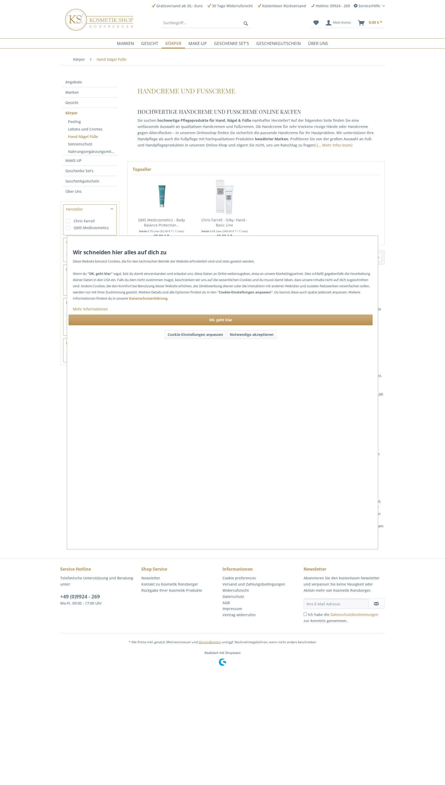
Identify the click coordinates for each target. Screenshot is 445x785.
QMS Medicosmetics (91, 227)
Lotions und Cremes (85, 129)
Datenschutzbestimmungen (354, 614)
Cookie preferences (239, 577)
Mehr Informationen (90, 309)
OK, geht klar (220, 319)
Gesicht (71, 102)
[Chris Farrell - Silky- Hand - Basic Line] (224, 197)
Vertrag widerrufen (239, 614)
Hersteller (74, 209)
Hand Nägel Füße (83, 136)
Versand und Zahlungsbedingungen (253, 584)
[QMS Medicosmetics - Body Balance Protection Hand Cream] (161, 197)
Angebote (73, 82)
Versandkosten (210, 642)
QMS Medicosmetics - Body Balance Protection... (161, 222)
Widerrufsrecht (235, 590)
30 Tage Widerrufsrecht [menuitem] (232, 5)
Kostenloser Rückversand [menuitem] (283, 5)
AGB (226, 602)
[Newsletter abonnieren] (376, 604)
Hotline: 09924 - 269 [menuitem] (332, 5)
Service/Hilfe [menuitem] (369, 5)
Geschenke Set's (79, 170)
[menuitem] (206, 23)
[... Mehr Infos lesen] (335, 145)
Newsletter (150, 577)
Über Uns (73, 191)
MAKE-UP (73, 160)
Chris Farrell (84, 221)
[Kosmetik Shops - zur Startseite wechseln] (99, 20)
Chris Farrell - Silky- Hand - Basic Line (224, 222)
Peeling (74, 121)
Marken (72, 92)
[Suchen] (245, 23)
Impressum (232, 608)
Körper (71, 112)
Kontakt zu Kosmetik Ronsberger (169, 584)
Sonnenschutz (80, 144)
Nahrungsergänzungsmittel (92, 151)
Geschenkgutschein (82, 181)
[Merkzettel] (316, 23)
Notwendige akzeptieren (251, 334)
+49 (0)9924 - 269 (80, 596)
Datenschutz (233, 596)
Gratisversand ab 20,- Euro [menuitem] (178, 5)
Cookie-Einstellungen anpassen (195, 334)
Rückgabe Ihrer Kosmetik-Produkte (171, 590)
